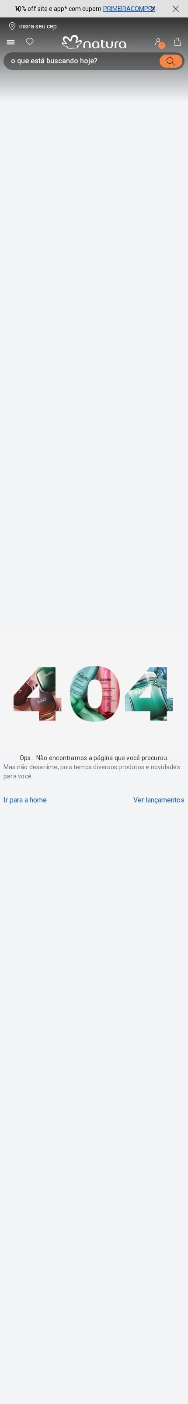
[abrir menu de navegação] (10, 42)
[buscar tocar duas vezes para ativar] (171, 61)
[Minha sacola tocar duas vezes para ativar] (177, 42)
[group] (85, 8)
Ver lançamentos (159, 800)
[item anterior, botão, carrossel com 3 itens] (18, 8)
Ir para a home (25, 800)
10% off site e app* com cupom (57, 8)
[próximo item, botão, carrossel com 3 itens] (152, 8)
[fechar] (176, 8)
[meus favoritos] (29, 42)
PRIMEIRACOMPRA (130, 8)
